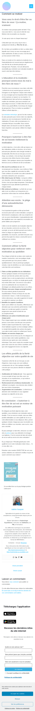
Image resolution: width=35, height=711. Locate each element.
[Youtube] (21, 557)
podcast (8, 433)
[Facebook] (19, 557)
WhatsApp (24, 543)
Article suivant (17, 570)
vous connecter (14, 582)
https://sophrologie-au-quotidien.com (17, 552)
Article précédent (17, 566)
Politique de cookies (10, 708)
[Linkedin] (16, 557)
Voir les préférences (17, 704)
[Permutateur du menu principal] (31, 6)
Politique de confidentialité (22, 708)
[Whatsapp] (13, 557)
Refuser (17, 699)
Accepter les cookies (17, 693)
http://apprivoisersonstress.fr (16, 550)
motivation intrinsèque (10, 114)
